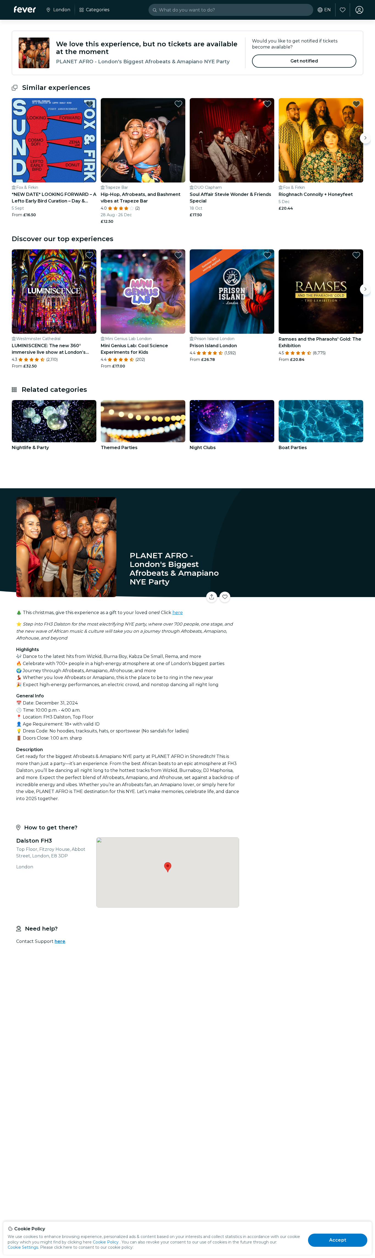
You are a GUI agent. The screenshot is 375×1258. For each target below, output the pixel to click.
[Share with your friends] (211, 597)
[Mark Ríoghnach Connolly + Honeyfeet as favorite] (356, 103)
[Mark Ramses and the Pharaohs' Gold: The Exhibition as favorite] (356, 255)
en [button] (327, 9)
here (177, 612)
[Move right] (365, 138)
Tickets (302, 594)
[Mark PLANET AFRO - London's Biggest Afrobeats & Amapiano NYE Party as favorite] (224, 597)
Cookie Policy (106, 1242)
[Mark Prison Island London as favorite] (267, 255)
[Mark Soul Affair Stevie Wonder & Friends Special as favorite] (267, 103)
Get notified (304, 61)
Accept (337, 1240)
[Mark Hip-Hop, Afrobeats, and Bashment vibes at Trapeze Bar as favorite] (178, 103)
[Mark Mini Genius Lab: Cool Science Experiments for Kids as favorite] (178, 255)
